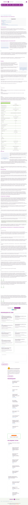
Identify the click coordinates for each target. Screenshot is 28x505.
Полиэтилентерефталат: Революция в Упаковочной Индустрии (16, 466)
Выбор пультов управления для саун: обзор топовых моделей (16, 482)
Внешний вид (4, 23)
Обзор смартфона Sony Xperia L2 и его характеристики (20, 316)
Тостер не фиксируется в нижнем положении (15, 416)
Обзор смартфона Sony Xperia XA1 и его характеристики (20, 333)
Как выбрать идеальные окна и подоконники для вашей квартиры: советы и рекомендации (13, 477)
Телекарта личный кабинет (14, 390)
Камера (3, 21)
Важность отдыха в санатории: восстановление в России (15, 488)
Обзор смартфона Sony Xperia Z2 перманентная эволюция (6, 333)
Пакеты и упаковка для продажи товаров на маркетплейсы (15, 472)
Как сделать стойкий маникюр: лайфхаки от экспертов (14, 443)
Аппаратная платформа (5, 24)
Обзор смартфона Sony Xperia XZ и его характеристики (20, 324)
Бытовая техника (14, 397)
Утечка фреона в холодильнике (14, 368)
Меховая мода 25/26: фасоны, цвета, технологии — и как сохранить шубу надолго (15, 454)
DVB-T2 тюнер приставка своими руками (15, 411)
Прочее (22, 4)
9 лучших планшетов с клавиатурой (15, 426)
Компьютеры (13, 423)
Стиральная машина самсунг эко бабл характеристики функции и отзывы (15, 395)
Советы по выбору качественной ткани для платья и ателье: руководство (15, 493)
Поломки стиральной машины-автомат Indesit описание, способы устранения (15, 406)
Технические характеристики (7, 22)
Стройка (10, 4)
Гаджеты (4, 4)
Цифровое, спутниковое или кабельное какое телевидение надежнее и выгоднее (15, 421)
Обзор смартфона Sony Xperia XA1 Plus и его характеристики (7, 325)
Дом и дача (16, 4)
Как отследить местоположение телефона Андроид (15, 401)
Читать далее (10, 376)
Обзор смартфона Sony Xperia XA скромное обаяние (20, 339)
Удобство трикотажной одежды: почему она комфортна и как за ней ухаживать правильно (15, 448)
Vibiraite (6, 1)
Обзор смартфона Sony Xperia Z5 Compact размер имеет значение (5, 47)
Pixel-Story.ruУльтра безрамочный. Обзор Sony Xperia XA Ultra (5, 158)
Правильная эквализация (15, 386)
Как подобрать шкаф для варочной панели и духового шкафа (15, 382)
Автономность (4, 20)
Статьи (13, 468)
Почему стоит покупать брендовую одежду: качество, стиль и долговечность (15, 460)
